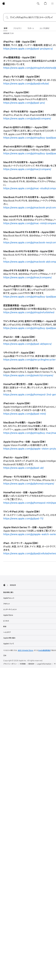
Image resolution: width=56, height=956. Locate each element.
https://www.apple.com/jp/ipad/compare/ (27, 118)
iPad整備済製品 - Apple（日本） (19, 57)
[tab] (5, 29)
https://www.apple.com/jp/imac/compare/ (27, 277)
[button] (38, 3)
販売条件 (31, 664)
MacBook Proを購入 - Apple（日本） (22, 422)
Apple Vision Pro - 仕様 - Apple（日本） (24, 441)
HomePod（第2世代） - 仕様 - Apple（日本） (26, 384)
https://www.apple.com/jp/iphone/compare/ (28, 483)
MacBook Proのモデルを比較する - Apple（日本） (29, 197)
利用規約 (23, 664)
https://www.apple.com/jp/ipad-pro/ (24, 102)
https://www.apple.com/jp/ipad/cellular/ (26, 83)
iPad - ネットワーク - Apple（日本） (20, 543)
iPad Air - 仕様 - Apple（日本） (19, 337)
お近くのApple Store (25, 650)
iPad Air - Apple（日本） (16, 457)
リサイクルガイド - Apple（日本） (19, 352)
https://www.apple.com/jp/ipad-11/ (23, 518)
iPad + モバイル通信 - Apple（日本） (21, 76)
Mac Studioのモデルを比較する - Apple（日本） (27, 178)
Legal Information (44, 664)
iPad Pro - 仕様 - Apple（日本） (19, 41)
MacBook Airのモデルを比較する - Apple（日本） (28, 251)
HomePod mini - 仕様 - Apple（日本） (23, 492)
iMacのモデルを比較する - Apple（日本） (23, 270)
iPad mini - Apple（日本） (16, 403)
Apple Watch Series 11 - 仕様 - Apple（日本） (28, 527)
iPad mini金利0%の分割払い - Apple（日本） (26, 146)
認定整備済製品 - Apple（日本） (19, 305)
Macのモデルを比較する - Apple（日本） (23, 162)
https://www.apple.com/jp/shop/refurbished (28, 312)
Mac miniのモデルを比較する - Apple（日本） (26, 216)
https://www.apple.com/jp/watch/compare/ (28, 375)
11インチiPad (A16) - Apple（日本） (21, 511)
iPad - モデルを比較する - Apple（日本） (23, 111)
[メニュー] (52, 3)
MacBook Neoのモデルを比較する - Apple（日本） (29, 232)
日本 (4, 655)
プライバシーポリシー (10, 664)
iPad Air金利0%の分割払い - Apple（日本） (25, 127)
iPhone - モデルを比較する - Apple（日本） (25, 476)
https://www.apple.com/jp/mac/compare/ (27, 169)
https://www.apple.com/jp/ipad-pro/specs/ (28, 48)
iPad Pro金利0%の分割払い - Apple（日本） (26, 286)
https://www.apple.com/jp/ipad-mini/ (24, 413)
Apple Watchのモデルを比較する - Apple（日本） (28, 368)
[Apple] (4, 585)
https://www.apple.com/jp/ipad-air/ (23, 467)
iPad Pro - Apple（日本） (16, 92)
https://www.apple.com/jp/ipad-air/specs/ (27, 343)
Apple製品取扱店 (44, 650)
